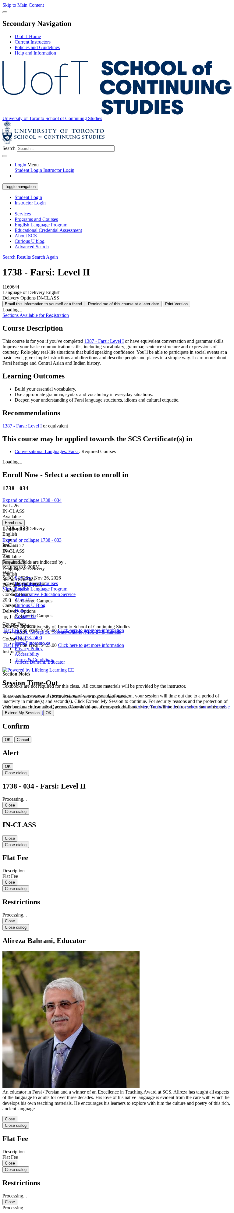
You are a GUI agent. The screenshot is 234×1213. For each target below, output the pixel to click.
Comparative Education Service (45, 594)
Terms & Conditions (34, 659)
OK (48, 713)
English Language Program (41, 224)
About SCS (26, 235)
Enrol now (13, 522)
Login (21, 164)
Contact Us (25, 616)
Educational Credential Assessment (48, 230)
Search (9, 148)
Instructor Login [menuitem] (58, 170)
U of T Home (28, 36)
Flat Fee (11, 645)
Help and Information (35, 52)
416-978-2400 (28, 637)
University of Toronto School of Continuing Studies (52, 118)
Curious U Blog (30, 605)
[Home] (117, 112)
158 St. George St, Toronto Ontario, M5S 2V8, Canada (68, 632)
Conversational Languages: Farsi (47, 451)
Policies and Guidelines (37, 47)
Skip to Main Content (23, 5)
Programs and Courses (36, 219)
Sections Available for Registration (35, 315)
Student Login (28, 197)
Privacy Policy (29, 648)
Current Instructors (33, 41)
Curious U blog (29, 241)
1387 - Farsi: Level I (104, 341)
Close (10, 805)
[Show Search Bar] (4, 12)
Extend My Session (22, 713)
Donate (22, 610)
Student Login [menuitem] (29, 170)
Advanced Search (32, 246)
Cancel (23, 739)
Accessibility (27, 654)
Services (23, 213)
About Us (24, 599)
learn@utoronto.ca (32, 643)
